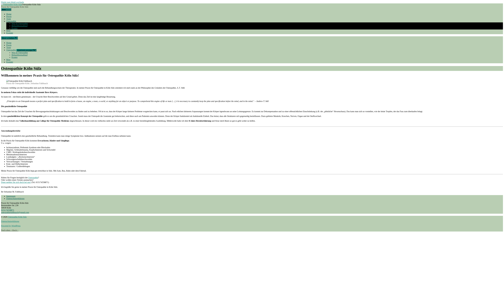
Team (8, 19)
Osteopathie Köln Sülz (17, 217)
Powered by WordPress (10, 226)
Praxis (8, 16)
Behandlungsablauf (20, 26)
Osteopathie (11, 21)
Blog (8, 30)
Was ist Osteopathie (20, 23)
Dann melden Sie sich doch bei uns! (16, 182)
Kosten (14, 28)
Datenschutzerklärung (15, 198)
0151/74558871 (7, 210)
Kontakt (9, 33)
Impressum (10, 196)
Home (8, 14)
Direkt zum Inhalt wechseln (12, 2)
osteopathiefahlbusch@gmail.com (15, 212)
